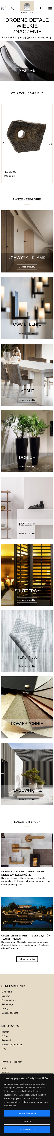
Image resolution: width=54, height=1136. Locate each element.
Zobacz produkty (27, 267)
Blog (4, 1068)
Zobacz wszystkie (27, 959)
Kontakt (5, 1032)
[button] (50, 143)
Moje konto (7, 991)
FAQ (4, 1048)
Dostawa (6, 996)
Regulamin (7, 1040)
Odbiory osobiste (10, 1013)
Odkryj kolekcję (27, 70)
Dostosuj (27, 1121)
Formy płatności (9, 1000)
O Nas (5, 1036)
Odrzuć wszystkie (27, 1129)
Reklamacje (7, 1004)
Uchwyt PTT (11, 172)
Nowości (6, 1072)
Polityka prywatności (12, 1044)
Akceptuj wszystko (27, 1113)
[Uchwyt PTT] (27, 167)
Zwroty (5, 1008)
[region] (27, 1104)
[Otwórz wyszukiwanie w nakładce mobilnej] (41, 8)
